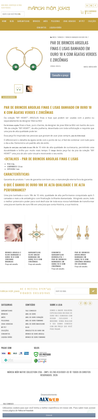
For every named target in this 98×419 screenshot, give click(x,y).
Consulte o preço (60, 75)
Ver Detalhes (35, 242)
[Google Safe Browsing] (40, 360)
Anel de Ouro (31, 314)
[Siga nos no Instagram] (91, 5)
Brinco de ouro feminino (35, 337)
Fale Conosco (31, 311)
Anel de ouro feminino (34, 320)
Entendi (49, 415)
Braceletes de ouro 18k (35, 330)
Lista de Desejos (10, 97)
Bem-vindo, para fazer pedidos (11, 6)
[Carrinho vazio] (89, 13)
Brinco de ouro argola (35, 334)
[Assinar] (93, 291)
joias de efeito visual (78, 135)
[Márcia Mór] (49, 8)
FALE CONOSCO (8, 403)
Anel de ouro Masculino (35, 324)
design (53, 150)
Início (54, 37)
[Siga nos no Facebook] (95, 5)
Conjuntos (5, 334)
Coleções (5, 330)
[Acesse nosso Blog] (87, 5)
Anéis (3, 317)
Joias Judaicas (7, 324)
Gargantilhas (6, 311)
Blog (27, 327)
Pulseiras (5, 320)
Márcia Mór (93, 67)
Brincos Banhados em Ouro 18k (76, 37)
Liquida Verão (6, 337)
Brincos (61, 37)
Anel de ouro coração (34, 317)
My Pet (4, 327)
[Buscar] (19, 14)
